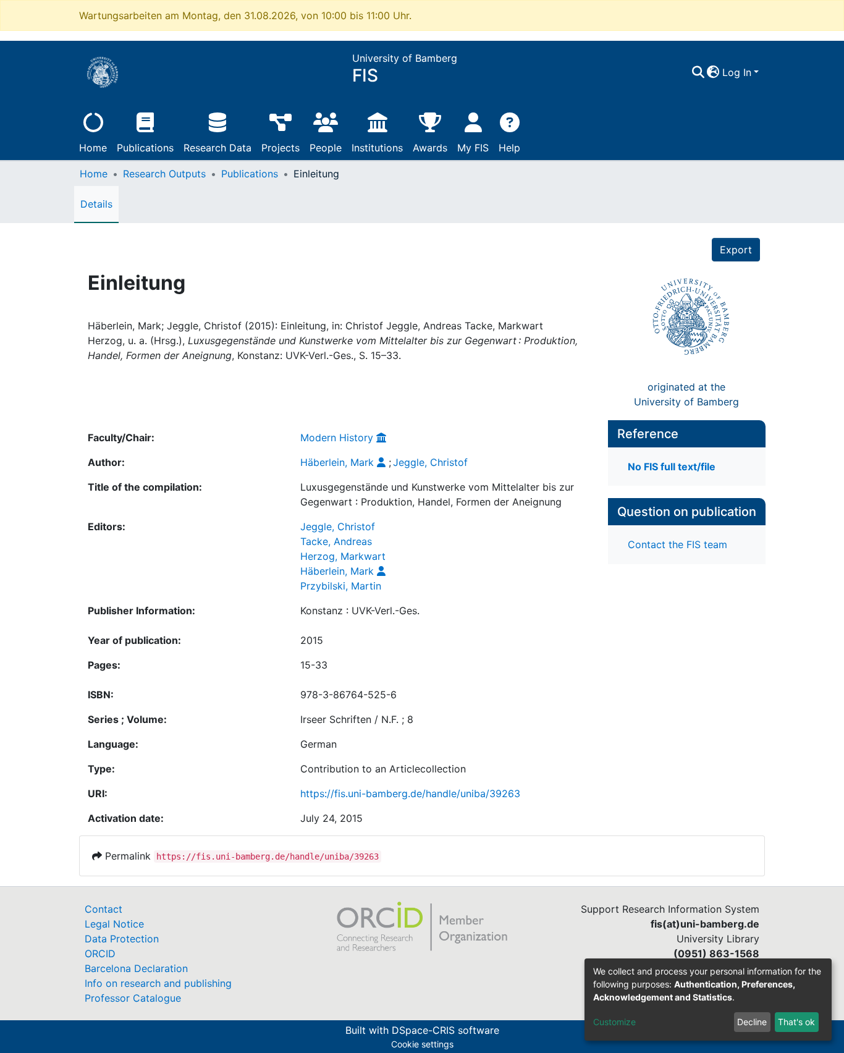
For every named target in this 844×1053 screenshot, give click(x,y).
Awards (430, 148)
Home (93, 148)
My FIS (473, 148)
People (326, 148)
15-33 (313, 665)
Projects (280, 148)
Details (96, 204)
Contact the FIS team (677, 544)
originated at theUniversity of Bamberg (686, 394)
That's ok (796, 1022)
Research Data (217, 148)
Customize (614, 1022)
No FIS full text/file (671, 466)
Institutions (377, 148)
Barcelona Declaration (136, 968)
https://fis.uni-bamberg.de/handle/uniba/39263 (410, 793)
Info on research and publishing (158, 983)
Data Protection (122, 938)
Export (736, 249)
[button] (713, 72)
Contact (103, 909)
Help (509, 148)
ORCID (100, 953)
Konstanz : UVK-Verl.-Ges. (360, 610)
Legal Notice (114, 924)
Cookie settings (422, 1044)
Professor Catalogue (133, 998)
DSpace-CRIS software (445, 1030)
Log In (736, 72)
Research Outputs (164, 173)
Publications (145, 148)
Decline (752, 1022)
